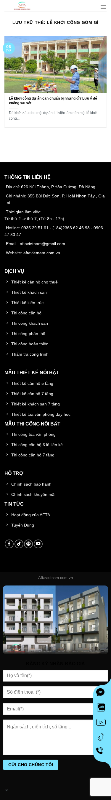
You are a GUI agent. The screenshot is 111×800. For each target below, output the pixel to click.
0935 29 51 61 (35, 227)
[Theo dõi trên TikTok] (19, 544)
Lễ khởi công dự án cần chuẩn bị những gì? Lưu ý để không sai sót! (53, 100)
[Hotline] (102, 753)
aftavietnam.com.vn (41, 252)
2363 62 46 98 (76, 227)
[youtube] (102, 723)
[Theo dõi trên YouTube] (38, 544)
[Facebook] (102, 694)
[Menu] (103, 7)
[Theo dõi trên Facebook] (9, 544)
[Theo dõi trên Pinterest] (28, 544)
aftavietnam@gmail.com (42, 243)
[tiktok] (102, 738)
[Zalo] (102, 709)
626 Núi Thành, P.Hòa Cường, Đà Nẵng (58, 186)
